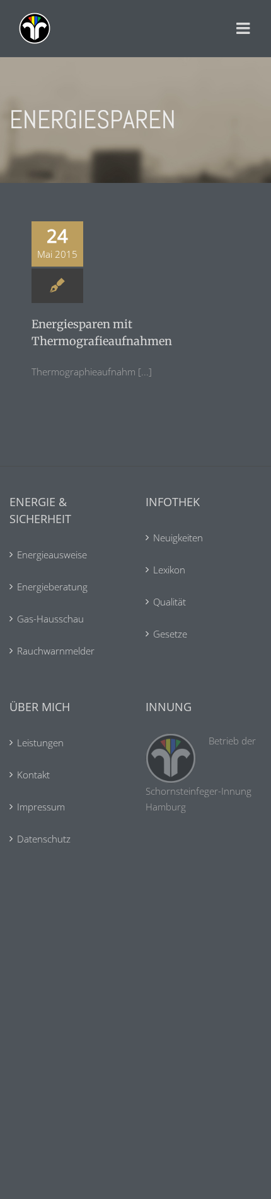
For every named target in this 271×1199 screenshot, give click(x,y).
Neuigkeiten (178, 537)
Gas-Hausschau (50, 618)
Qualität (169, 601)
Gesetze (170, 633)
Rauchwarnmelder (56, 650)
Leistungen (40, 742)
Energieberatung (52, 586)
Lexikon (169, 569)
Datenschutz (44, 838)
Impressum (41, 806)
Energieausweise (52, 554)
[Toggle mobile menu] (244, 28)
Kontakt (33, 774)
